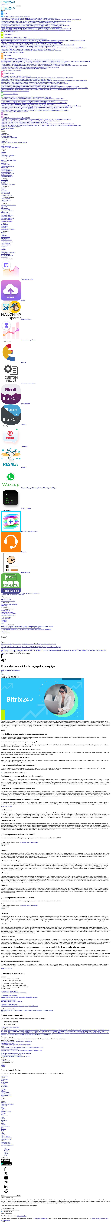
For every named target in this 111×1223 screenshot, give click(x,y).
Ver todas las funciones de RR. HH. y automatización (14, 111)
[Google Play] (6, 1165)
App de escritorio (5, 1136)
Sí (1, 977)
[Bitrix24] (8, 3)
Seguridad (6, 1153)
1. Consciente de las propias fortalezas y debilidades (78, 1031)
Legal (5, 1148)
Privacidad (6, 1150)
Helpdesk (3, 1089)
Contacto (3, 1083)
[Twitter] (6, 1175)
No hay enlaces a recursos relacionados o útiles (15, 985)
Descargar (3, 1113)
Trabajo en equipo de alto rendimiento (10, 670)
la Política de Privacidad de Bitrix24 (29, 842)
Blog (2, 1099)
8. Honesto (88, 1033)
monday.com (4, 1120)
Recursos (3, 1108)
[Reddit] (6, 1192)
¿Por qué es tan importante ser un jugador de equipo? (53, 1030)
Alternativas (4, 1105)
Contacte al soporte (5, 1094)
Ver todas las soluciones (7, 255)
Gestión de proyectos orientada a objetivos (11, 1055)
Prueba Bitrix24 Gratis (6, 806)
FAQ (2, 1030)
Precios (2, 129)
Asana (2, 1117)
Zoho (2, 1121)
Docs (2, 1114)
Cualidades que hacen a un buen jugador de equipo (51, 1031)
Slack (2, 1127)
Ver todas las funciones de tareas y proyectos (12, 52)
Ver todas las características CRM (9, 31)
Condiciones (7, 1149)
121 (8, 1060)
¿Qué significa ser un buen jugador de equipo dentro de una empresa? (21, 1030)
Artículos (3, 653)
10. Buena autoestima (103, 1033)
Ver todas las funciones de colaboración (11, 70)
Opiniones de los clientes (7, 1104)
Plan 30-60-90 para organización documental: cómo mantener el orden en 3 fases (21, 1050)
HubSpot (3, 1124)
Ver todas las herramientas (7, 128)
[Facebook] (5, 1170)
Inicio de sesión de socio (7, 1145)
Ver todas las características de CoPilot (10, 126)
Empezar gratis (4, 4)
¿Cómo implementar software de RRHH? (18, 1033)
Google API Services (6, 1139)
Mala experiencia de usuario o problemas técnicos (15, 987)
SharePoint (3, 1129)
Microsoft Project (5, 1126)
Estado (2, 1096)
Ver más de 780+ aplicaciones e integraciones (12, 594)
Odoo (2, 1130)
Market (2, 1133)
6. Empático (55, 1033)
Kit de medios (4, 1082)
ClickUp (3, 1118)
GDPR (5, 1152)
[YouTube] (6, 1179)
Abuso (5, 1155)
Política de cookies (21, 1216)
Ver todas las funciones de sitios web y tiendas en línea (15, 91)
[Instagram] (5, 1184)
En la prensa (4, 1085)
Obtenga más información (40, 1218)
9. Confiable (94, 1033)
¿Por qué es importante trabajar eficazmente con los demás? (82, 1030)
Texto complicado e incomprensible (12, 980)
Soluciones (3, 1102)
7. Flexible (61, 1033)
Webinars (3, 1091)
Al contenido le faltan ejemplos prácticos (13, 983)
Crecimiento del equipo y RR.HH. (9, 1049)
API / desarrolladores (6, 1137)
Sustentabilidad (4, 1086)
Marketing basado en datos (7, 1043)
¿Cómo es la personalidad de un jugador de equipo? (24, 1031)
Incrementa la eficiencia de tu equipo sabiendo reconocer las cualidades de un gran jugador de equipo (26, 1034)
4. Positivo (32, 1033)
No (4, 977)
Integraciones (4, 257)
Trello (2, 1123)
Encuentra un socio (5, 1142)
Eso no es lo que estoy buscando (11, 978)
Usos (2, 1107)
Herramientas (4, 1079)
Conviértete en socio (6, 1143)
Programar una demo (6, 1095)
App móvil (3, 1134)
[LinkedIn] (5, 1188)
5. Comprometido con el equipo (43, 1033)
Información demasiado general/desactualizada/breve (16, 982)
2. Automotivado (95, 1031)
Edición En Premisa (6, 1111)
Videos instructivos (5, 1092)
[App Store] (5, 1161)
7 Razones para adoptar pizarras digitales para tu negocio (15, 1056)
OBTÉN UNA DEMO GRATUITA (10, 1027)
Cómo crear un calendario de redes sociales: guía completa (16, 1044)
